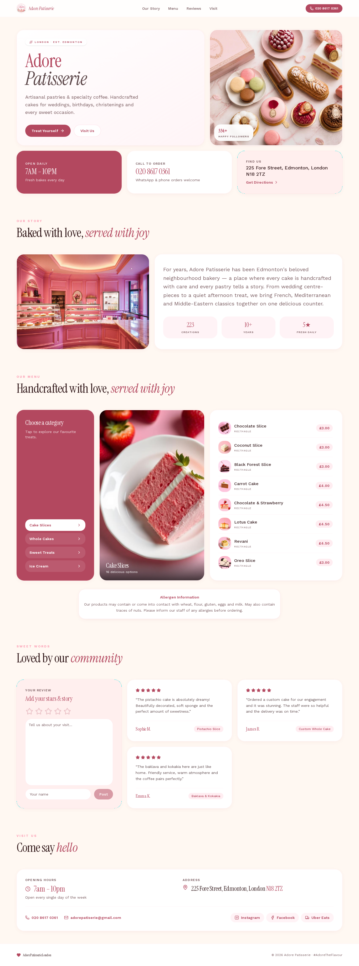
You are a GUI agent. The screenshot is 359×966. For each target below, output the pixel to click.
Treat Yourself (45, 131)
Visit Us (87, 131)
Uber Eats (320, 917)
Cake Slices (40, 525)
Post (103, 794)
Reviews (194, 8)
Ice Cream (38, 566)
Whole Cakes (41, 539)
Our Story (151, 8)
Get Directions (259, 182)
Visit (213, 8)
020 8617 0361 (326, 8)
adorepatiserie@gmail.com (95, 917)
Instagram (250, 917)
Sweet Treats (42, 552)
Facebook (286, 917)
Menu (173, 8)
